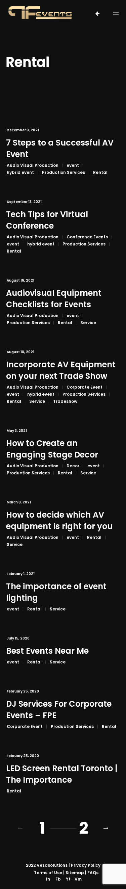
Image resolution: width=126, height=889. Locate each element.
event (73, 165)
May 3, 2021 (17, 430)
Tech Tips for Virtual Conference (47, 220)
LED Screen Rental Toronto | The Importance (61, 774)
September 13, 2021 (24, 201)
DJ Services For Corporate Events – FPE (59, 709)
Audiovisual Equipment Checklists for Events (53, 298)
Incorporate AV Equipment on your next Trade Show (61, 370)
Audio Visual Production (32, 165)
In (48, 879)
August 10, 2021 (20, 352)
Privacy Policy (85, 865)
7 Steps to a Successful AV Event (60, 148)
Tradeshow (65, 401)
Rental (100, 172)
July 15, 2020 (18, 638)
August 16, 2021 (20, 280)
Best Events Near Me (47, 650)
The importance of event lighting (56, 592)
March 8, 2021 (19, 502)
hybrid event (20, 172)
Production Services (63, 172)
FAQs (92, 872)
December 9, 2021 (23, 130)
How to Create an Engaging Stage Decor (52, 449)
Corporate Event (84, 387)
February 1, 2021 (21, 573)
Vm (78, 879)
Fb (58, 879)
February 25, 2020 (23, 691)
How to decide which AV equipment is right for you (59, 520)
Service (88, 322)
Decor (73, 466)
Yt (68, 879)
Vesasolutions (52, 865)
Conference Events (87, 237)
